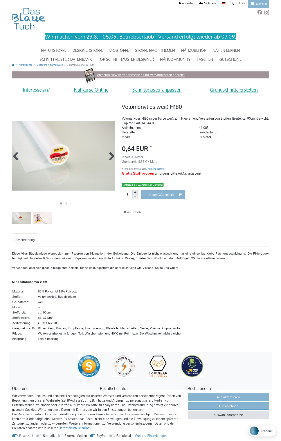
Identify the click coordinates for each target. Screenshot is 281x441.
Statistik (49, 435)
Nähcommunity (175, 59)
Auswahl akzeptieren (228, 415)
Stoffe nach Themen (155, 50)
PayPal (101, 435)
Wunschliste (134, 212)
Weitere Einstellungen (151, 435)
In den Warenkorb (161, 195)
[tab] (25, 239)
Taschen (205, 59)
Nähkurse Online (91, 90)
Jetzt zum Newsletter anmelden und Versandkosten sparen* (140, 75)
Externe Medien (76, 435)
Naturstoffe (53, 50)
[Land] (224, 3)
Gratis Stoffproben (138, 173)
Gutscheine (230, 59)
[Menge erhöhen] (135, 192)
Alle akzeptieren (228, 397)
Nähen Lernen (226, 50)
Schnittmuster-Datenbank (66, 59)
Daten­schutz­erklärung (74, 428)
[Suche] (232, 3)
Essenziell (26, 435)
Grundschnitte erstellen (234, 90)
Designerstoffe (87, 50)
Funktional (123, 435)
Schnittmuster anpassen (157, 90)
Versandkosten (155, 168)
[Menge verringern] (135, 197)
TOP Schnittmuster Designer (126, 59)
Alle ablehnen (228, 406)
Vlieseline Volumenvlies (49, 64)
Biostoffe (119, 50)
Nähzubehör (193, 50)
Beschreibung (25, 240)
